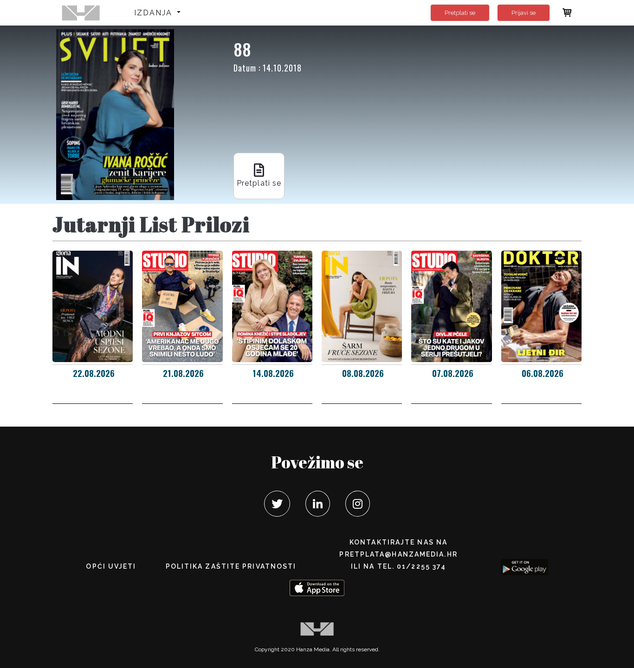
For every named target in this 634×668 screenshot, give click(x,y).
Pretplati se (460, 12)
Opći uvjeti (111, 566)
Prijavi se (523, 12)
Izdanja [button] (154, 12)
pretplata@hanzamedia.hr (398, 554)
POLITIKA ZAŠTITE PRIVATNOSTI (231, 566)
